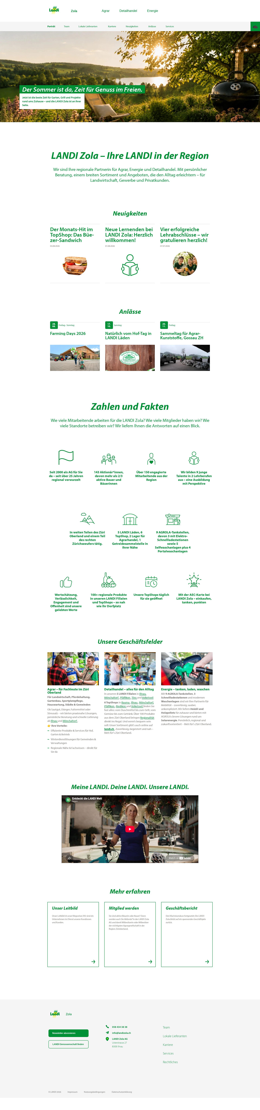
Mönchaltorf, (146, 702)
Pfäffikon (125, 697)
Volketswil (147, 697)
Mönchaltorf (70, 720)
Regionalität (147, 717)
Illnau (54, 720)
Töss (134, 697)
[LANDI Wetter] (255, 26)
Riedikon (121, 706)
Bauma (125, 702)
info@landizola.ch (121, 1032)
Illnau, (142, 693)
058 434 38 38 (119, 1026)
